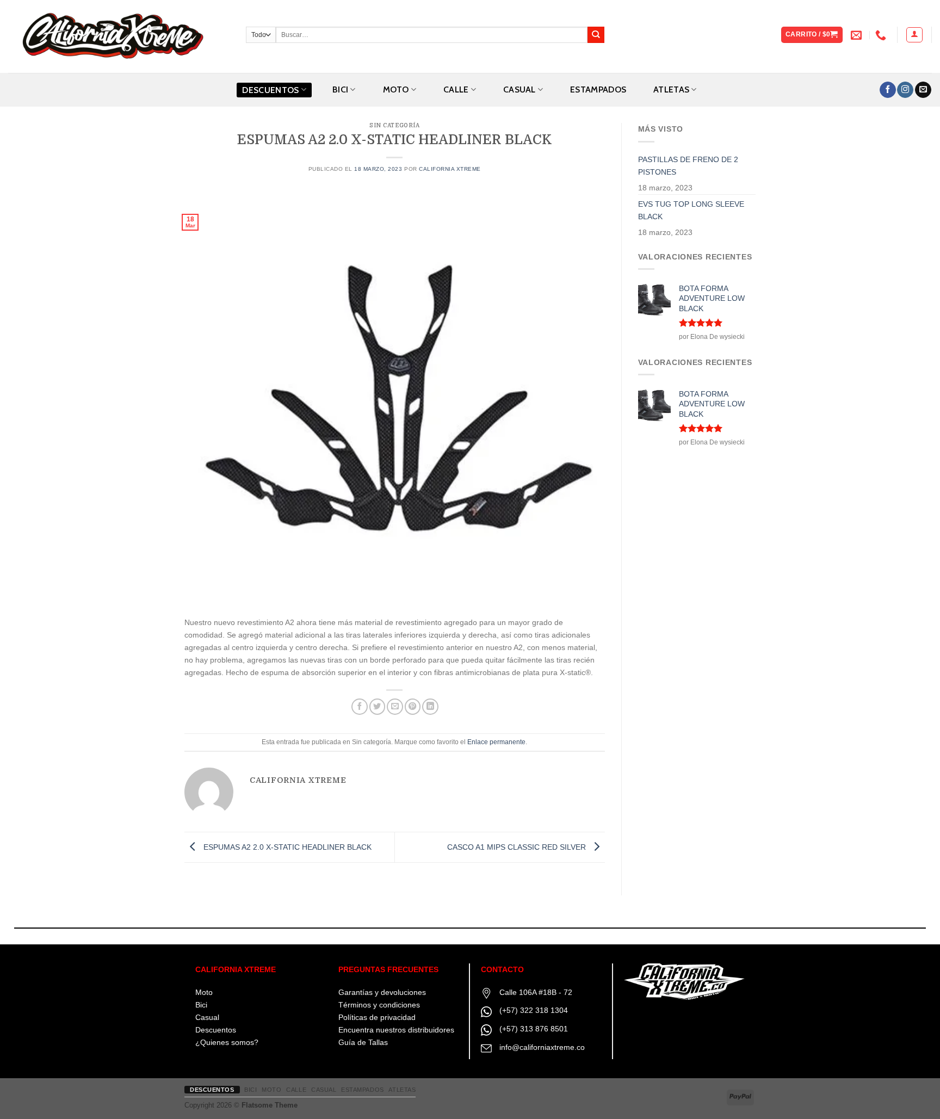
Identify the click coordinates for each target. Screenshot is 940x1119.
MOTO (396, 89)
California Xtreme (450, 169)
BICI (340, 89)
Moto (204, 992)
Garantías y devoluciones (382, 992)
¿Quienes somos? (226, 1042)
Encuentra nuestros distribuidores (396, 1029)
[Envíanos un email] (923, 90)
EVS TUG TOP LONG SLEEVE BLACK (691, 210)
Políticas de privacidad (377, 1017)
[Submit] (596, 35)
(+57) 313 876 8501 (533, 1028)
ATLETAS (671, 89)
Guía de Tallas (363, 1042)
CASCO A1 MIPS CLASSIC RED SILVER (517, 847)
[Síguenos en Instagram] (905, 90)
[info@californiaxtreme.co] (857, 35)
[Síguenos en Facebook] (888, 90)
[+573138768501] (882, 35)
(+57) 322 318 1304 (533, 1010)
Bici (201, 1004)
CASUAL (519, 89)
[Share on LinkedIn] (430, 706)
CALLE (456, 89)
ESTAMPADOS (598, 89)
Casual (207, 1017)
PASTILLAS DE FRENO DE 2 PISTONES (688, 165)
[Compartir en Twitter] (377, 706)
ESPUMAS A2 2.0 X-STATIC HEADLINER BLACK (286, 847)
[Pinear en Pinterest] (413, 706)
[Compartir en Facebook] (359, 706)
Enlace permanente (496, 742)
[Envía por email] (395, 706)
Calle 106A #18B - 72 (535, 992)
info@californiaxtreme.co (542, 1047)
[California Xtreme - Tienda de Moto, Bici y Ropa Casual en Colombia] (119, 36)
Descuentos (270, 90)
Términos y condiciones (379, 1004)
